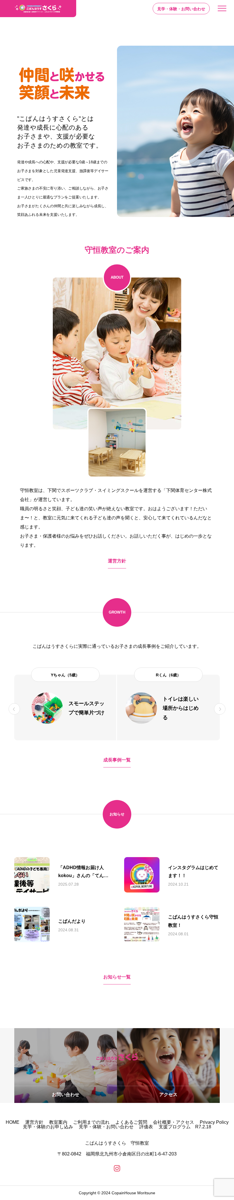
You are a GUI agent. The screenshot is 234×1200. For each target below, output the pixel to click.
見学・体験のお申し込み (48, 1126)
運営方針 (34, 1122)
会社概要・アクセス (173, 1122)
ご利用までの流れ (91, 1122)
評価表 (146, 1126)
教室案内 (58, 1122)
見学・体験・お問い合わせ (106, 1126)
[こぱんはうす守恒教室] (38, 8)
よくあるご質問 (131, 1122)
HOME (12, 1122)
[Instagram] (117, 1168)
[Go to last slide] (14, 709)
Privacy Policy (214, 1122)
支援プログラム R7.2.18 (185, 1126)
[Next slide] (219, 709)
